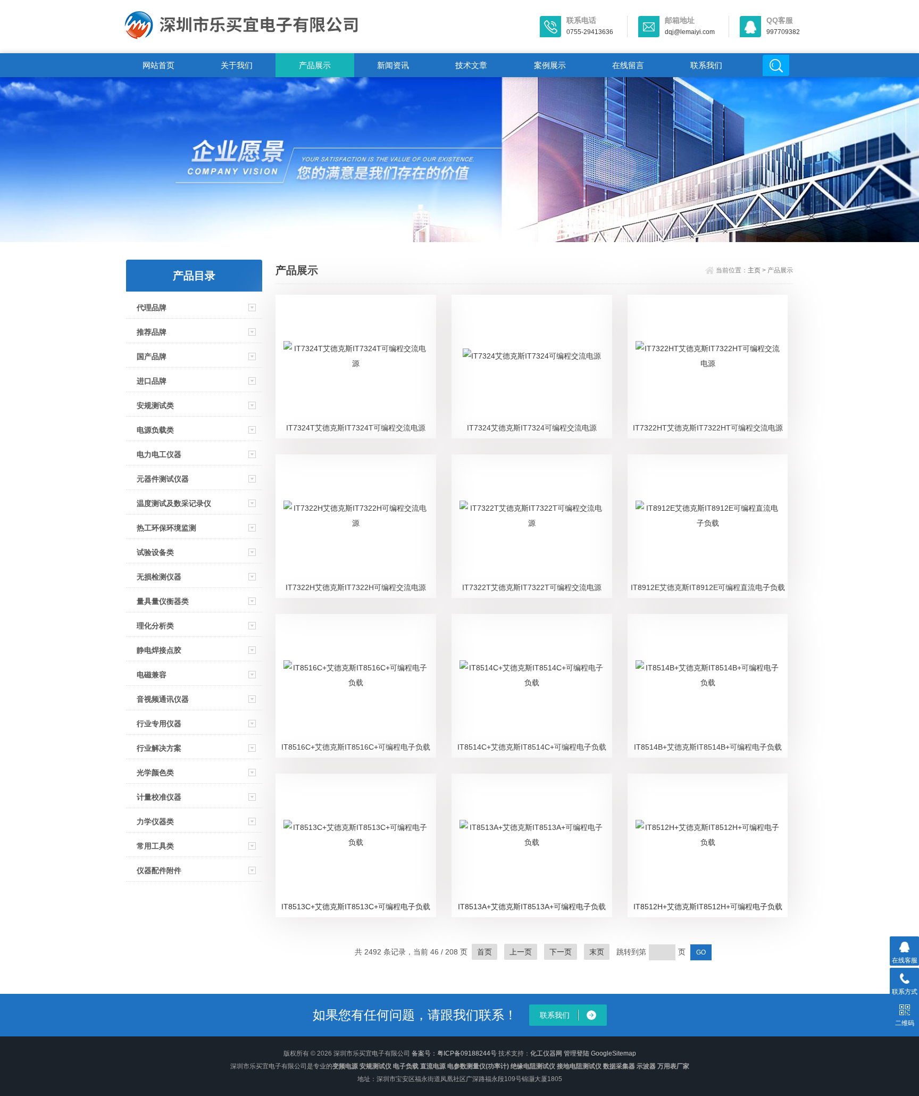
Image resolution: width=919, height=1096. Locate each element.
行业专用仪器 (159, 723)
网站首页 (158, 65)
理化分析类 (155, 625)
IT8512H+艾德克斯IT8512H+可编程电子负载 (707, 906)
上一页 (520, 952)
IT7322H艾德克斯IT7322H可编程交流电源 (356, 587)
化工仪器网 (546, 1053)
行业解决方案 (159, 748)
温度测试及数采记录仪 (174, 503)
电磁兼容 (151, 674)
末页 (596, 952)
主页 (754, 270)
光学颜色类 (155, 772)
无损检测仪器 (159, 576)
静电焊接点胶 (159, 650)
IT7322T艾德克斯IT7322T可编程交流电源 (531, 587)
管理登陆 (576, 1053)
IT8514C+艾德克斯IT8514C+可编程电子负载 (531, 747)
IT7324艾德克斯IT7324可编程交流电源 (532, 428)
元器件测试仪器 (163, 479)
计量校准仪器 (159, 797)
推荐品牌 (151, 332)
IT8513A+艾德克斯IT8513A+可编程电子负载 (532, 906)
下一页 (560, 952)
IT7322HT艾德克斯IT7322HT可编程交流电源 (708, 428)
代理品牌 (151, 307)
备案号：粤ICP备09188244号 (454, 1053)
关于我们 (237, 65)
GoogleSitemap (613, 1053)
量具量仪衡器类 (163, 601)
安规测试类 (155, 405)
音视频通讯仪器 (163, 699)
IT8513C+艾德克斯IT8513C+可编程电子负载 (355, 906)
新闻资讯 (393, 65)
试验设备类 (155, 552)
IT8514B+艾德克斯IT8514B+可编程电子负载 (708, 747)
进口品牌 (151, 381)
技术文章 (471, 65)
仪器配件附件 (159, 870)
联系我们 (706, 65)
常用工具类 (155, 846)
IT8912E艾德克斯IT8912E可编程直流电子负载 (708, 587)
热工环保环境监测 (166, 528)
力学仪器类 (155, 821)
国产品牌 (151, 356)
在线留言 (628, 65)
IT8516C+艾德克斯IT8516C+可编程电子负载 (355, 747)
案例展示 (550, 65)
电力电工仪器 (159, 454)
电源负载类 (155, 430)
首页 (484, 952)
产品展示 (315, 65)
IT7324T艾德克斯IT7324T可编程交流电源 (355, 428)
